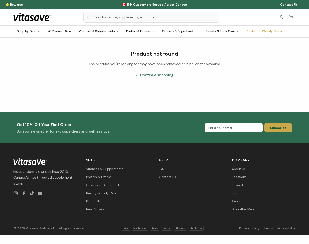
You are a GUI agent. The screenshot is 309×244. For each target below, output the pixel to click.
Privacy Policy (249, 228)
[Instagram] (15, 193)
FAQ (162, 169)
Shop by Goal (26, 31)
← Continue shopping (154, 75)
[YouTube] (40, 193)
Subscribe (278, 128)
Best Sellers (94, 201)
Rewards (238, 185)
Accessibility (286, 228)
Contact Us (289, 4)
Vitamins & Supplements (97, 31)
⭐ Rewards (14, 4)
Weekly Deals (272, 31)
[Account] (281, 17)
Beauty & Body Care (220, 31)
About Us (239, 169)
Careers (237, 201)
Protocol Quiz (61, 31)
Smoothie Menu (244, 209)
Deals (250, 31)
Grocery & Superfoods (178, 31)
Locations (239, 177)
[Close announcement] (302, 4)
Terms (268, 228)
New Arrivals (95, 209)
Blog (235, 193)
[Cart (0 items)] (291, 17)
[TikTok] (32, 193)
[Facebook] (23, 193)
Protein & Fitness (138, 31)
